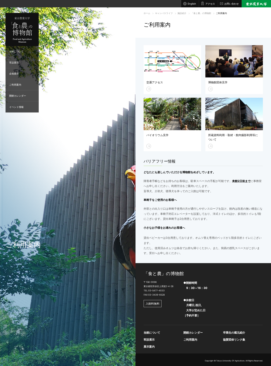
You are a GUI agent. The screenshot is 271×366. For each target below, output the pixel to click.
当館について (16, 51)
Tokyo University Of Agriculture (230, 361)
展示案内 (149, 346)
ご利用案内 (15, 84)
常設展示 (14, 62)
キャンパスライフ (164, 13)
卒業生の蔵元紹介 (234, 332)
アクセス (210, 3)
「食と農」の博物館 (201, 13)
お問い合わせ (231, 3)
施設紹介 (182, 13)
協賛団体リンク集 (234, 339)
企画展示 (14, 73)
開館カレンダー (17, 95)
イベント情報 (16, 106)
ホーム (147, 13)
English (192, 3)
